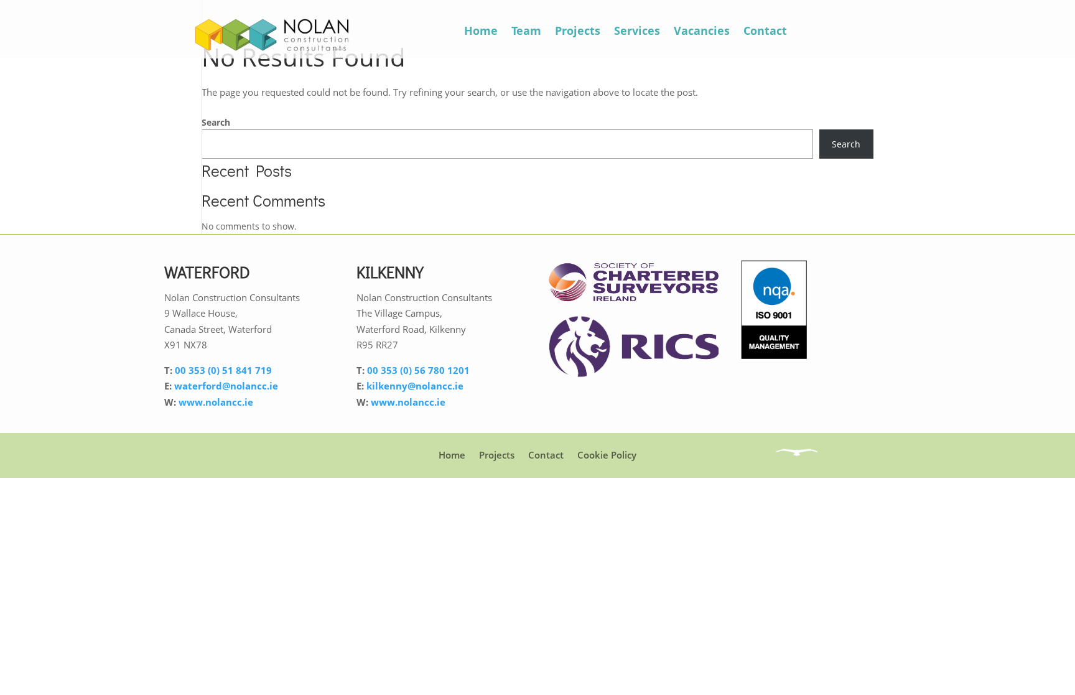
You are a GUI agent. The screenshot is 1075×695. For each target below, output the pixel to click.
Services (637, 30)
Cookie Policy (606, 455)
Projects (577, 30)
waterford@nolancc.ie (226, 386)
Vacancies (702, 30)
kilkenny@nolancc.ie (414, 386)
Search (216, 122)
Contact (765, 30)
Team (526, 30)
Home (481, 30)
